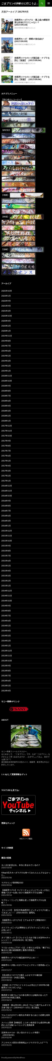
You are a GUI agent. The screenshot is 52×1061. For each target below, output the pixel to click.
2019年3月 (6, 361)
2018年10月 (6, 381)
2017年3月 (6, 470)
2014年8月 (6, 610)
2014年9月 (6, 605)
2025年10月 (6, 291)
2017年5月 (6, 460)
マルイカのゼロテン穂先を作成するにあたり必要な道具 (25, 1015)
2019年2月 (6, 366)
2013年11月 (6, 655)
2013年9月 (6, 665)
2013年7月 (6, 675)
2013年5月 (6, 685)
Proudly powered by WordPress (13, 1058)
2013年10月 (6, 660)
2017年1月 (6, 480)
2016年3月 (6, 520)
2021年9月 (6, 306)
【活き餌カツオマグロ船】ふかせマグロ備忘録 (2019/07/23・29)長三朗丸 (21, 976)
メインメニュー (48, 3)
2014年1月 (6, 645)
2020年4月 (6, 321)
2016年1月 (6, 525)
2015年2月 (6, 580)
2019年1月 (6, 371)
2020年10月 (6, 316)
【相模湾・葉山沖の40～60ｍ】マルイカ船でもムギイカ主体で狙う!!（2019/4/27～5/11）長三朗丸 (25, 1006)
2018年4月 (6, 406)
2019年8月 (6, 341)
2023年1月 (6, 296)
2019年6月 (6, 351)
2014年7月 (6, 615)
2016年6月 (6, 515)
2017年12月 (6, 426)
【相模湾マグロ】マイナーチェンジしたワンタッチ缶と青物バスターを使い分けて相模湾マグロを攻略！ (25, 891)
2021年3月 (6, 311)
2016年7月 (6, 510)
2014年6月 (6, 620)
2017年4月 (6, 465)
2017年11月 (6, 431)
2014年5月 (6, 625)
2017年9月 (6, 441)
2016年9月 (6, 500)
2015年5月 (6, 565)
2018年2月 (6, 416)
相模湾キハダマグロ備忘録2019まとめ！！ (20, 957)
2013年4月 (6, 690)
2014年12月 (6, 590)
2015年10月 (6, 540)
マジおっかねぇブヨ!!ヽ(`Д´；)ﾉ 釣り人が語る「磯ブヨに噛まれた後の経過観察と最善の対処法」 (25, 948)
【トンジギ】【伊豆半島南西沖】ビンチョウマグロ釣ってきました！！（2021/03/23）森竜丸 (25, 911)
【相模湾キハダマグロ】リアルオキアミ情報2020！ (24, 920)
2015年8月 (6, 550)
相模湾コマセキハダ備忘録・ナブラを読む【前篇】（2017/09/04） (32, 78)
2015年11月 (6, 535)
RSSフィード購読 (26, 839)
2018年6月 (6, 401)
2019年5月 (6, 356)
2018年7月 (6, 396)
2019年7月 (6, 346)
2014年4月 (6, 630)
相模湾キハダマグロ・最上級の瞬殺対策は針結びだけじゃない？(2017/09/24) (32, 22)
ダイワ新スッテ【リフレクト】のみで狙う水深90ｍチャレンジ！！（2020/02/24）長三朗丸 (25, 938)
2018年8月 (6, 391)
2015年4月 (6, 570)
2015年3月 (6, 575)
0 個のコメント (30, 28)
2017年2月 (6, 475)
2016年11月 (6, 490)
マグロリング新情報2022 (12, 882)
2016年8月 (6, 505)
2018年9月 (6, 386)
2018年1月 (6, 421)
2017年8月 (6, 446)
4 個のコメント (30, 44)
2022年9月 (6, 301)
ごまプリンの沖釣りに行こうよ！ (20, 3)
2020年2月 (6, 326)
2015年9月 (6, 545)
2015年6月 (6, 560)
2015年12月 (6, 530)
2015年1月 (6, 585)
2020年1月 (6, 331)
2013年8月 (6, 670)
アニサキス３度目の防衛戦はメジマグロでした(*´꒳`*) (24, 1042)
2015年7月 (6, 555)
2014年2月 (6, 640)
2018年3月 (6, 411)
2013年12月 (6, 650)
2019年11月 (6, 336)
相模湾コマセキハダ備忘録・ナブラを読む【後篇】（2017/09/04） (32, 58)
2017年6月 (6, 455)
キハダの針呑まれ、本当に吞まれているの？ (20, 865)
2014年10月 (6, 600)
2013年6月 (6, 680)
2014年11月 (6, 595)
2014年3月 (6, 635)
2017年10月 (6, 436)
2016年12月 (6, 485)
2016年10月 (6, 495)
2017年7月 (6, 450)
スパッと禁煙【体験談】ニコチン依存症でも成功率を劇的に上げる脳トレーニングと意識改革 (25, 1023)
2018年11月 (6, 376)
